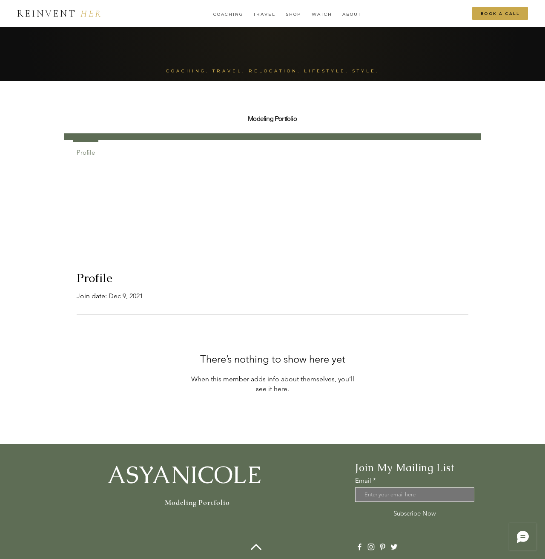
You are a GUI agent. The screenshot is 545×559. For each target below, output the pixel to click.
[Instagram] (371, 546)
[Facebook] (359, 546)
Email (363, 480)
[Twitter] (394, 546)
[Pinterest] (382, 546)
